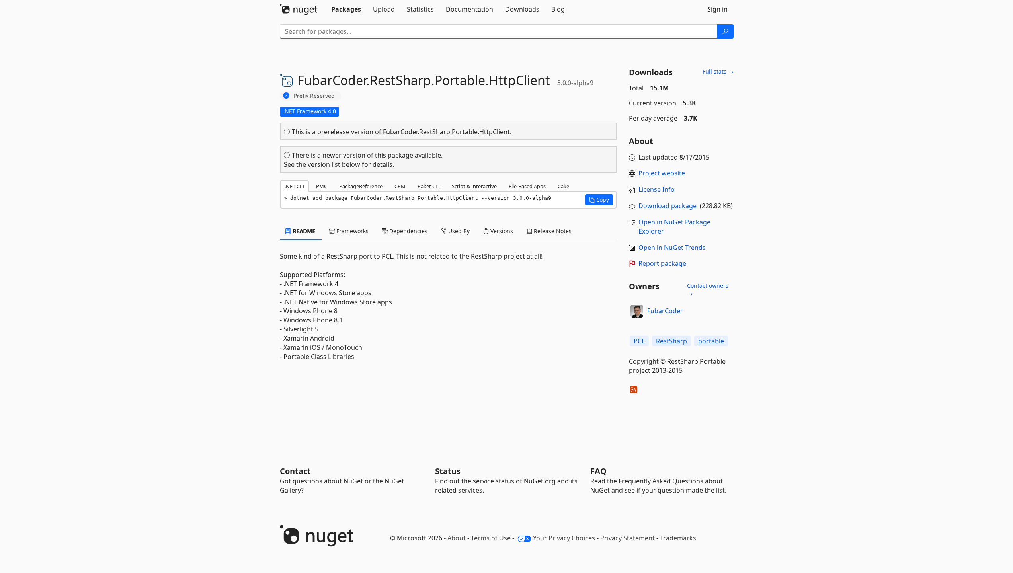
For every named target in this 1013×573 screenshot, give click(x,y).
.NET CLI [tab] (294, 186)
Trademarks (678, 538)
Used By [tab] (458, 231)
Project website (661, 173)
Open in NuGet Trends (672, 247)
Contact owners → (707, 289)
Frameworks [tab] (352, 231)
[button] (599, 199)
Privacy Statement (627, 538)
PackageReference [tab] (361, 186)
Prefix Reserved (314, 95)
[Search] (725, 31)
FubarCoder (665, 310)
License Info (656, 189)
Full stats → (718, 71)
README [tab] (303, 231)
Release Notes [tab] (552, 231)
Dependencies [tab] (407, 231)
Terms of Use (491, 538)
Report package (662, 263)
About (456, 538)
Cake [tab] (563, 186)
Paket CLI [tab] (429, 186)
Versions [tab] (501, 231)
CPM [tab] (400, 186)
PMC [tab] (321, 186)
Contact (295, 471)
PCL (639, 341)
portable (711, 341)
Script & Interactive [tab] (474, 186)
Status (448, 471)
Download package (667, 205)
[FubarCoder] (637, 311)
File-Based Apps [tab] (527, 186)
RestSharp (671, 341)
